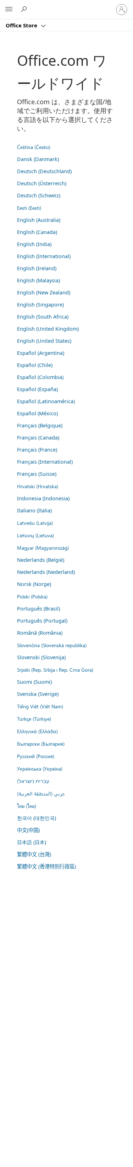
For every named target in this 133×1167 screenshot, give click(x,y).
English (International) (44, 256)
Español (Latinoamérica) (46, 401)
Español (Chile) (34, 365)
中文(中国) (28, 830)
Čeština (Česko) (33, 146)
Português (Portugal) (42, 620)
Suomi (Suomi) (34, 681)
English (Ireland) (36, 268)
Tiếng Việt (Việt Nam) (40, 706)
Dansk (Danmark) (38, 159)
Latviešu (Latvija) (35, 522)
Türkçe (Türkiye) (34, 718)
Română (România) (39, 632)
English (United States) (44, 340)
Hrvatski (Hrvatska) (37, 486)
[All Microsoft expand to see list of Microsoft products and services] (8, 9)
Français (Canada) (38, 437)
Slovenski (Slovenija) (41, 657)
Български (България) (41, 743)
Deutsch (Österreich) (41, 183)
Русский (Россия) (35, 756)
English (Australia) (38, 220)
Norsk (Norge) (34, 584)
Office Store (22, 25)
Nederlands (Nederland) (46, 572)
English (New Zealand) (43, 292)
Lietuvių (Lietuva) (35, 535)
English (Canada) (37, 232)
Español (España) (37, 389)
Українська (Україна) (39, 768)
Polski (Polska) (32, 596)
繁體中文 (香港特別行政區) (46, 866)
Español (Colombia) (40, 377)
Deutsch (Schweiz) (38, 195)
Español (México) (37, 413)
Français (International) (45, 461)
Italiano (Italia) (34, 510)
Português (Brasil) (38, 608)
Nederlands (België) (40, 559)
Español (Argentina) (40, 353)
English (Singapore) (40, 304)
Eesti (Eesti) (29, 207)
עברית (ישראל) (33, 780)
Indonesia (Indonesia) (43, 498)
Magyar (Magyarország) (43, 547)
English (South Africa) (42, 316)
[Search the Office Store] (25, 9)
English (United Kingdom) (48, 328)
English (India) (34, 244)
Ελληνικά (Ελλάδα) (37, 731)
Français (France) (37, 449)
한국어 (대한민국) (36, 818)
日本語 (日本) (31, 842)
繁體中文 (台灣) (34, 854)
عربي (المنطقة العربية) (41, 793)
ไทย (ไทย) (26, 805)
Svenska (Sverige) (38, 694)
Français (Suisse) (36, 473)
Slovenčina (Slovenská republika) (52, 645)
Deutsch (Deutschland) (44, 171)
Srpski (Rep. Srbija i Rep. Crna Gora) (55, 669)
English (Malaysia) (38, 280)
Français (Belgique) (39, 425)
